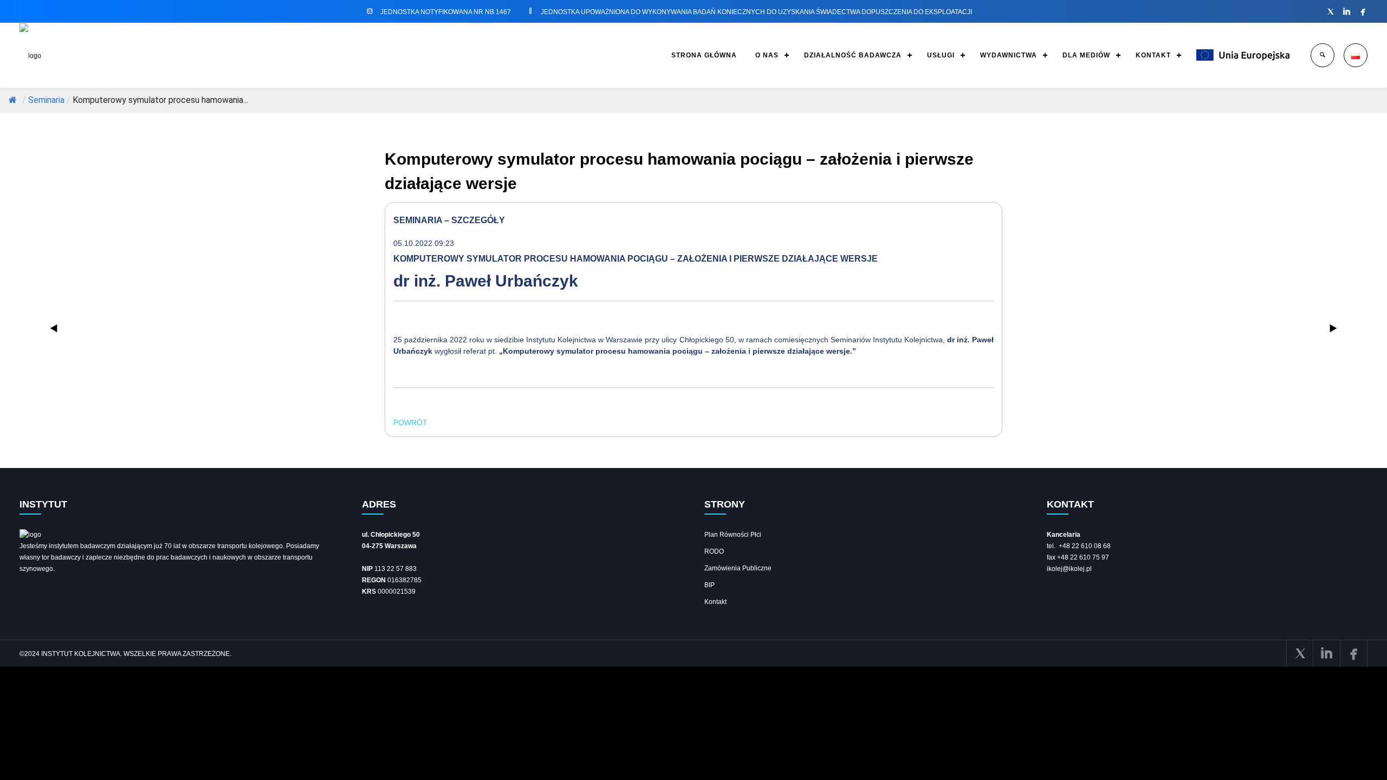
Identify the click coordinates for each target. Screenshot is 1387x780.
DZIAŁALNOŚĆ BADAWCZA (853, 55)
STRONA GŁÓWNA (704, 55)
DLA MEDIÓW (1086, 55)
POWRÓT (410, 422)
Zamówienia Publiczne (738, 568)
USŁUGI (941, 55)
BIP (709, 585)
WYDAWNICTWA (1008, 55)
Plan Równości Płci (732, 534)
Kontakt (715, 602)
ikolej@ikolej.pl (1069, 569)
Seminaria (46, 100)
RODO (714, 551)
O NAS (767, 55)
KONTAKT (1153, 55)
